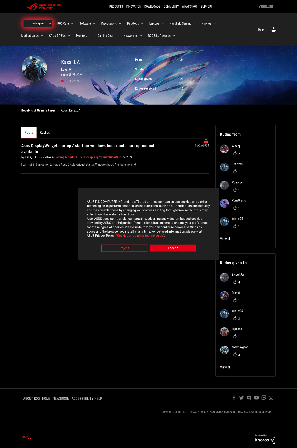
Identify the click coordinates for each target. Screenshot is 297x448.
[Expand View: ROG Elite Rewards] (174, 36)
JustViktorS (110, 157)
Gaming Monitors (66, 157)
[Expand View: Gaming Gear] (116, 36)
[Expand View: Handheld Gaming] (194, 23)
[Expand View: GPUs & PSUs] (69, 36)
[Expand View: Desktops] (142, 23)
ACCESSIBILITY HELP (87, 398)
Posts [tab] (29, 132)
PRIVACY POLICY (198, 411)
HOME (46, 398)
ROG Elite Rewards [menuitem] (159, 35)
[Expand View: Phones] (214, 23)
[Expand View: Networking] (141, 36)
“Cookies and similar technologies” (140, 236)
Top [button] (29, 437)
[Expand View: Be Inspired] (50, 23)
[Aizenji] (232, 152)
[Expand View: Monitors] (90, 36)
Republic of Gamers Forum (38, 110)
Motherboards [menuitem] (30, 35)
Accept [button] (173, 248)
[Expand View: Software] (94, 23)
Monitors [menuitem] (81, 35)
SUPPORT (206, 6)
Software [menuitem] (85, 23)
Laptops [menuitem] (154, 23)
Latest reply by (89, 157)
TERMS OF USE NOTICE (173, 411)
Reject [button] (124, 248)
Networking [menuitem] (131, 35)
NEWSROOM (61, 398)
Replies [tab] (45, 132)
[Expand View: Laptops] (162, 23)
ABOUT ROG (31, 398)
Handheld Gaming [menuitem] (180, 23)
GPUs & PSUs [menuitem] (57, 35)
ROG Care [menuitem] (63, 23)
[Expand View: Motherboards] (42, 36)
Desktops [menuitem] (133, 23)
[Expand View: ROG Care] (72, 23)
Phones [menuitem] (206, 23)
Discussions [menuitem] (109, 23)
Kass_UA (31, 157)
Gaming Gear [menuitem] (105, 35)
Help (261, 29)
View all (225, 239)
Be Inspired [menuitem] (38, 23)
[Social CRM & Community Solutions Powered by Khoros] (265, 438)
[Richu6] (232, 299)
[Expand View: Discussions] (120, 23)
